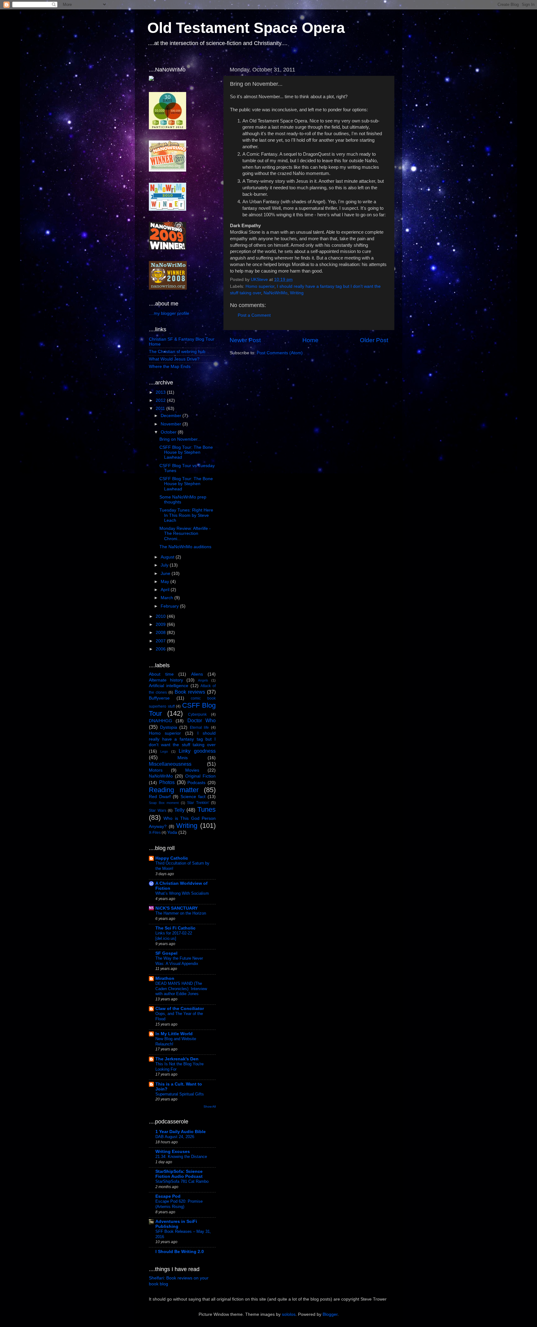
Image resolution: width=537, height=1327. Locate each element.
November (171, 424)
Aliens (197, 674)
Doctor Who (201, 720)
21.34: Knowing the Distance (181, 1156)
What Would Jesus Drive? (174, 359)
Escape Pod (168, 1196)
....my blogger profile (169, 313)
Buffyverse (159, 698)
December (171, 415)
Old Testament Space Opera (246, 28)
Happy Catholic (171, 858)
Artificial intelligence (168, 685)
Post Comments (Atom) (280, 353)
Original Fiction (200, 776)
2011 (161, 408)
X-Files (155, 832)
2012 (161, 400)
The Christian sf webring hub (177, 351)
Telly (179, 810)
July (165, 565)
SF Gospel (166, 953)
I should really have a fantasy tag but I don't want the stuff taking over (182, 739)
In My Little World (174, 1033)
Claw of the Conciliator (179, 1008)
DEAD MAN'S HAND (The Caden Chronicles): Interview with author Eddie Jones (181, 988)
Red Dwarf (160, 796)
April (166, 589)
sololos (289, 1314)
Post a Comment (254, 315)
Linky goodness (197, 751)
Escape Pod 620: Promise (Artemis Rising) (179, 1204)
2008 (161, 632)
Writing (297, 293)
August (168, 557)
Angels (203, 680)
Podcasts (196, 782)
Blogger (330, 1314)
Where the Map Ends (169, 366)
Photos (167, 782)
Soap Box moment (164, 803)
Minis (182, 757)
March (167, 597)
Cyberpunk (197, 714)
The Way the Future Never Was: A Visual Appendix (179, 961)
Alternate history (166, 680)
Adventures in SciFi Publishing (176, 1224)
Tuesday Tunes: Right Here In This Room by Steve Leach (186, 515)
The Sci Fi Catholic (175, 928)
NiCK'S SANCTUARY (176, 908)
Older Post (374, 340)
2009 (161, 624)
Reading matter (174, 790)
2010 (161, 616)
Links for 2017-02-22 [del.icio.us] (173, 936)
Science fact (193, 796)
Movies (192, 770)
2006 (161, 649)
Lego (164, 751)
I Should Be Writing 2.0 (179, 1251)
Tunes (206, 809)
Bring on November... (180, 439)
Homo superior (260, 286)
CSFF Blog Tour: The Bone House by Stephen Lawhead (186, 452)
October (169, 432)
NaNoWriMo (275, 293)
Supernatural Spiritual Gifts (179, 1094)
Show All (210, 1106)
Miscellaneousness (170, 764)
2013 (161, 392)
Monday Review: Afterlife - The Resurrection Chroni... (185, 533)
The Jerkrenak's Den (177, 1059)
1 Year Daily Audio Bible (180, 1131)
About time (161, 674)
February (170, 606)
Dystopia (168, 727)
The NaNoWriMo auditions (185, 546)
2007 (161, 641)
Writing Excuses (172, 1151)
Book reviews (190, 692)
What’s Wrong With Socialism (182, 893)
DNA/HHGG (160, 721)
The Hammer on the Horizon (180, 913)
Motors (156, 770)
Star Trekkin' (198, 803)
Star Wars (157, 810)
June (166, 573)
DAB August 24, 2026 (174, 1136)
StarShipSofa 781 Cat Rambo (182, 1181)
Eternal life (199, 727)
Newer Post (245, 340)
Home (310, 340)
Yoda (172, 832)
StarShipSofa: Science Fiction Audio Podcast (179, 1174)
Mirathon (164, 978)
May (165, 581)
